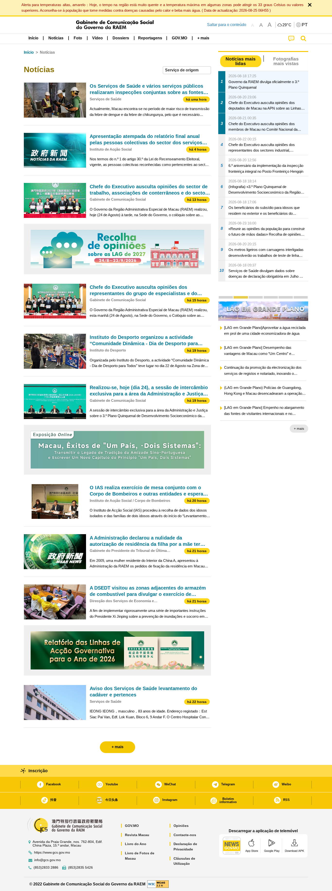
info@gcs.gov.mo (47, 860)
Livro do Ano (135, 844)
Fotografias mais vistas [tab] (286, 61)
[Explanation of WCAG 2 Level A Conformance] (158, 884)
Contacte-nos (185, 835)
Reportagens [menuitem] (150, 38)
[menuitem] (56, 38)
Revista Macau (137, 835)
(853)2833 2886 (46, 867)
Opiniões (181, 826)
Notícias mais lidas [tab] (241, 61)
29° (287, 25)
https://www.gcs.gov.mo (52, 852)
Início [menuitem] (33, 38)
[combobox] (187, 70)
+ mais (218, 428)
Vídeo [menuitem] (97, 38)
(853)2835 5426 (80, 867)
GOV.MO (132, 826)
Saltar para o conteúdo (226, 25)
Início (29, 52)
